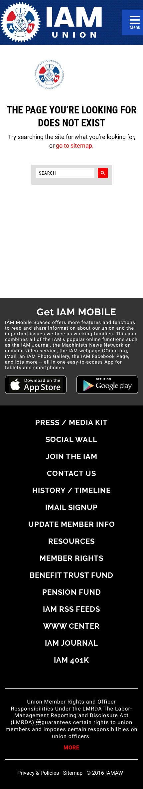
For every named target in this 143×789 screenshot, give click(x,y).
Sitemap (73, 773)
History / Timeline (71, 490)
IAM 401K (71, 660)
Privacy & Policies (38, 773)
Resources (71, 541)
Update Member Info (71, 524)
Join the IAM (71, 456)
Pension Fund (71, 592)
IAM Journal (71, 643)
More (71, 748)
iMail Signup (71, 507)
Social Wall (71, 439)
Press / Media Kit (71, 422)
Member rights (71, 558)
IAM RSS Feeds (71, 609)
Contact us (71, 473)
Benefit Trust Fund (71, 575)
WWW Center (71, 626)
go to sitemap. (75, 145)
